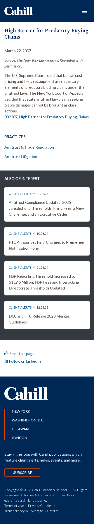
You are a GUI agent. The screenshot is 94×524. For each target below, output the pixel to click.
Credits (52, 511)
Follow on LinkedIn (24, 361)
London (19, 437)
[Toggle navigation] (85, 12)
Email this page (22, 353)
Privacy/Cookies (40, 505)
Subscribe (22, 472)
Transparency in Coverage (23, 511)
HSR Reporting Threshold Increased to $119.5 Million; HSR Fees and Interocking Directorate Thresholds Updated (44, 282)
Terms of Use (14, 505)
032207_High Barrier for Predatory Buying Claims (46, 116)
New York (21, 411)
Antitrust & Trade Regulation (29, 147)
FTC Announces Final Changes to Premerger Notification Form (47, 245)
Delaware (21, 429)
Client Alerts (20, 193)
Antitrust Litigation (20, 156)
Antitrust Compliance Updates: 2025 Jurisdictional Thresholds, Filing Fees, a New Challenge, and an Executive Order (46, 208)
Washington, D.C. (28, 420)
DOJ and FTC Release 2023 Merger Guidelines (39, 319)
